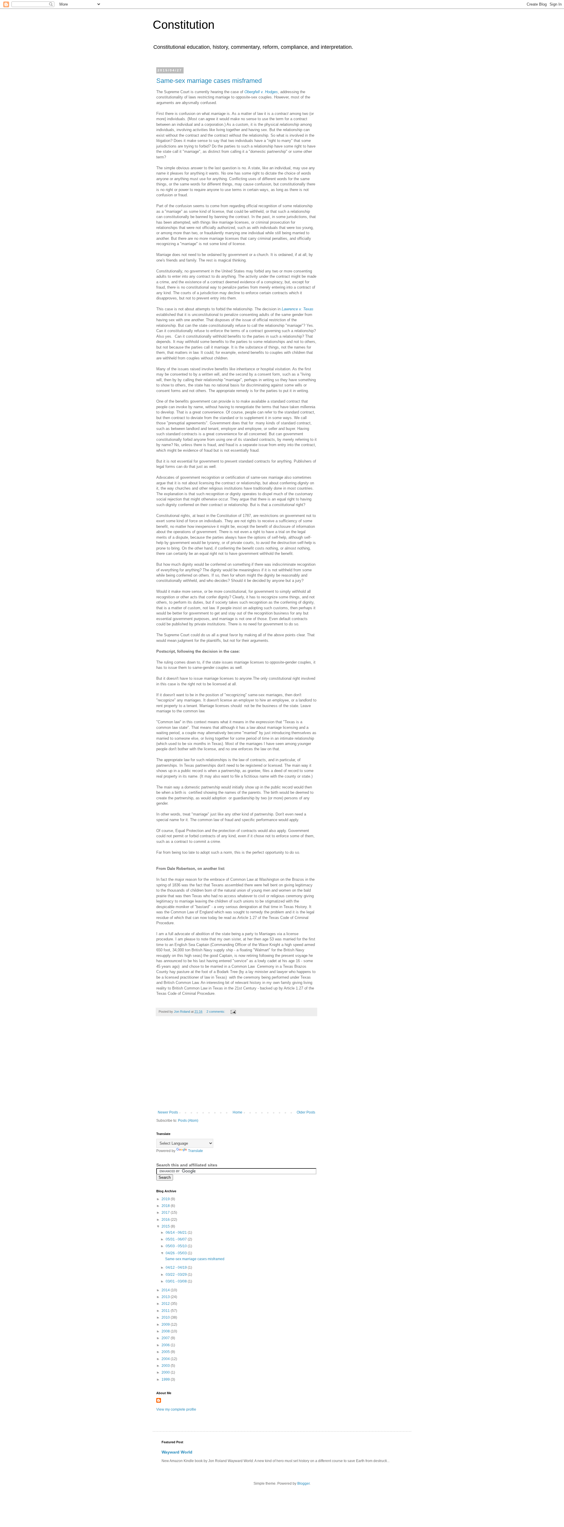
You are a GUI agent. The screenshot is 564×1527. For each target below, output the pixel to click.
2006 (166, 1345)
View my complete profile (176, 1409)
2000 (166, 1372)
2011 (166, 1311)
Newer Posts (168, 1112)
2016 (166, 1220)
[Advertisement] (236, 1066)
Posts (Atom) (188, 1121)
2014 (166, 1290)
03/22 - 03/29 (177, 1274)
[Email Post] (233, 1011)
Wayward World (177, 1452)
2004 (166, 1359)
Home (237, 1112)
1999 (166, 1379)
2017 (166, 1212)
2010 (166, 1317)
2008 (166, 1331)
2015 (166, 1226)
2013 (166, 1297)
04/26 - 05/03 (177, 1253)
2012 (166, 1304)
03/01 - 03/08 (177, 1281)
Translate (195, 1151)
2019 (166, 1199)
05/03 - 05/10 (177, 1246)
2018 (166, 1206)
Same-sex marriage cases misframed (209, 80)
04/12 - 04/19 (177, 1267)
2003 (166, 1366)
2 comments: (216, 1011)
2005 (166, 1352)
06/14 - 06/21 (177, 1232)
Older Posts (306, 1112)
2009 (166, 1324)
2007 (166, 1338)
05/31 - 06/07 (177, 1239)
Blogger (303, 1483)
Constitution (183, 24)
